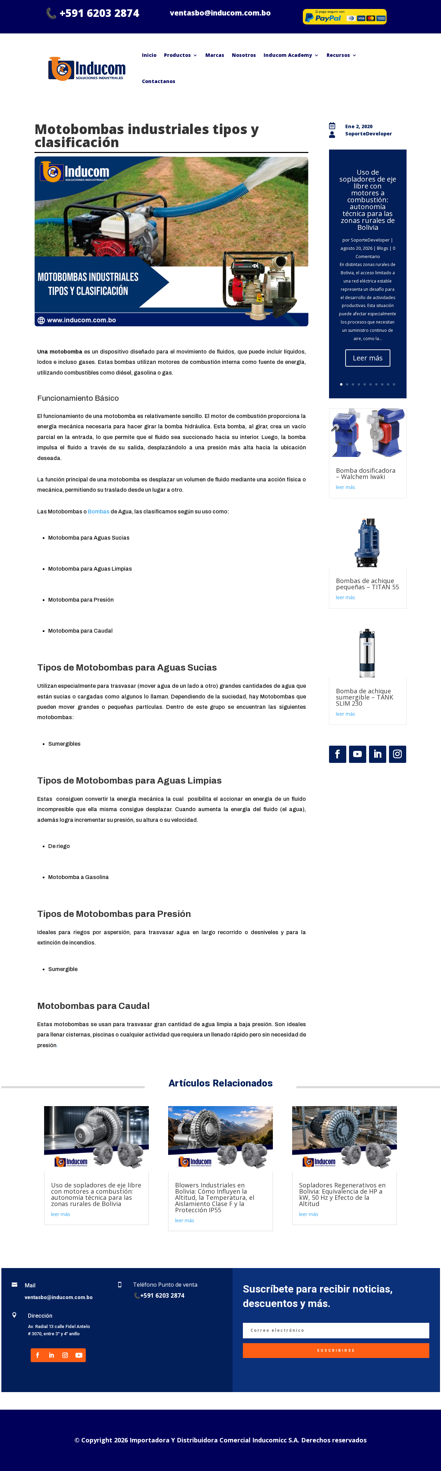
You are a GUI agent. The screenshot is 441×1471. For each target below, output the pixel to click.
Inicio (149, 55)
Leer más (368, 357)
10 (394, 384)
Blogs (382, 248)
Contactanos (158, 81)
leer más (345, 487)
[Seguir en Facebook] (337, 754)
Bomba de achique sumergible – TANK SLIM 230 (364, 697)
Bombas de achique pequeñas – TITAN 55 (367, 583)
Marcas (214, 55)
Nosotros (244, 55)
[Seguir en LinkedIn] (377, 754)
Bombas (99, 511)
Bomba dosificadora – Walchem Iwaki (366, 473)
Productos (177, 55)
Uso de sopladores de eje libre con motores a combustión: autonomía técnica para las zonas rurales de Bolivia (367, 199)
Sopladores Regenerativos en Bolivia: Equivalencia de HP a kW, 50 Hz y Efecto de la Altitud (342, 1194)
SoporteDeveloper (370, 240)
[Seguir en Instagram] (397, 754)
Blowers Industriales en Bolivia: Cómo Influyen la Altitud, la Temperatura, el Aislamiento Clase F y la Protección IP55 (214, 1197)
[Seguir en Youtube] (357, 754)
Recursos (338, 55)
